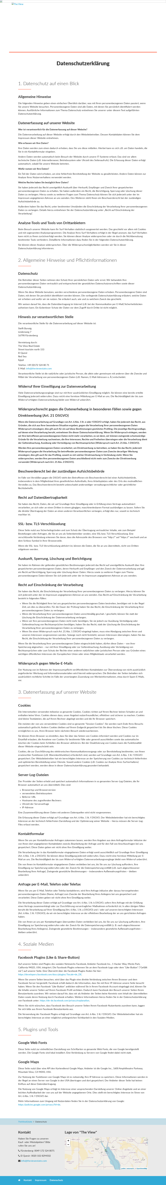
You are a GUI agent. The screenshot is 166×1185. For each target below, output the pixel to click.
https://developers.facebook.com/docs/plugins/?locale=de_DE (50, 974)
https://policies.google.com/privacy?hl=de (39, 1105)
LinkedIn (114, 1181)
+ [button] (68, 1140)
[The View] (106, 1150)
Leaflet (123, 1168)
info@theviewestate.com (39, 369)
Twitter (109, 1181)
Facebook (104, 1181)
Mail (125, 1181)
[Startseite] (43, 7)
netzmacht (130, 1168)
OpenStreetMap (142, 1168)
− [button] (68, 1144)
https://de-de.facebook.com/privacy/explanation (64, 1001)
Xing (119, 1181)
